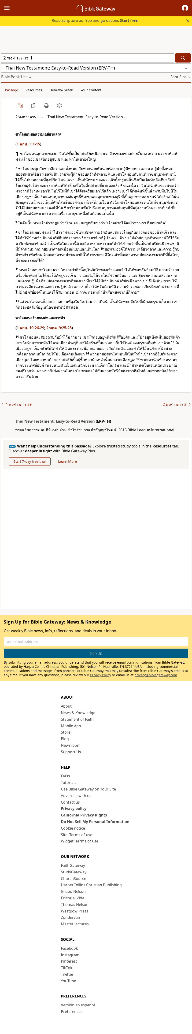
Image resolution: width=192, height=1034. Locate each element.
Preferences (71, 1011)
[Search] (183, 58)
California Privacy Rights (84, 815)
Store (65, 732)
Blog (65, 738)
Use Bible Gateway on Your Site (88, 789)
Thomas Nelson (75, 904)
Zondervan (70, 917)
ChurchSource (73, 878)
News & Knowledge (78, 712)
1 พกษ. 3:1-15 (28, 144)
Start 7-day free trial (30, 461)
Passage (11, 90)
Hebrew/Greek (61, 90)
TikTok (66, 967)
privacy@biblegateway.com (155, 675)
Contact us (70, 802)
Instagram (70, 954)
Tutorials (68, 782)
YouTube (68, 980)
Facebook (69, 948)
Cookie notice (73, 828)
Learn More (67, 461)
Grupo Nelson (73, 891)
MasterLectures (75, 924)
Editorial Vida (72, 898)
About (66, 706)
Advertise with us (76, 795)
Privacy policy (73, 808)
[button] (185, 8)
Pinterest (69, 961)
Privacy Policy (100, 675)
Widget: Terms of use (79, 841)
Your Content (91, 90)
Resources (34, 90)
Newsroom (71, 745)
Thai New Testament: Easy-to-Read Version (55, 421)
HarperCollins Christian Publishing (91, 884)
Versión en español (78, 1005)
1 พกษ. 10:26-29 (30, 327)
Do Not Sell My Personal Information (95, 821)
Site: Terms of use (76, 834)
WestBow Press (74, 911)
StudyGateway (73, 872)
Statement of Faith (77, 719)
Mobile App (71, 725)
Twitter (67, 974)
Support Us (71, 751)
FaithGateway (73, 865)
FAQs (65, 776)
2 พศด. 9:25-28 (59, 327)
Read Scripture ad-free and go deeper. (95, 20)
